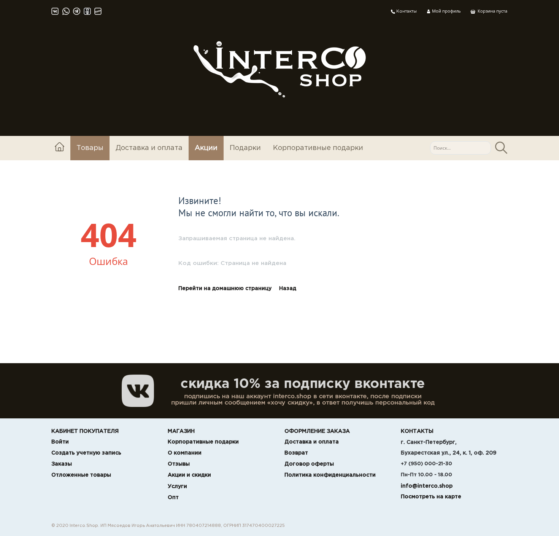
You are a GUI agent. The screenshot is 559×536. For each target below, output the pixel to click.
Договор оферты (309, 464)
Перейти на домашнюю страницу (225, 288)
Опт (173, 497)
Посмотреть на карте (431, 497)
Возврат (296, 453)
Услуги (177, 486)
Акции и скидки (189, 475)
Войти (60, 442)
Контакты (406, 11)
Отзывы (179, 464)
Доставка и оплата (149, 148)
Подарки (245, 148)
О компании (185, 453)
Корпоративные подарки (318, 148)
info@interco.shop (427, 486)
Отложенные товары (81, 475)
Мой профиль (446, 11)
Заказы (61, 464)
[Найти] (501, 148)
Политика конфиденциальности (330, 475)
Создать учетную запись (86, 453)
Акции (206, 148)
